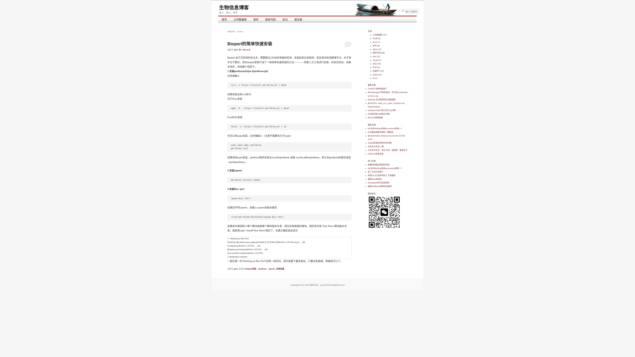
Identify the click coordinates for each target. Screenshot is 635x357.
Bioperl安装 (250, 269)
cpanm (271, 269)
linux (375, 42)
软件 (256, 19)
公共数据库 (240, 19)
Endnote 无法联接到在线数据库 (382, 100)
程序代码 (270, 19)
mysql (375, 60)
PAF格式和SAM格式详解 (379, 114)
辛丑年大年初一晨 (376, 146)
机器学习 (377, 71)
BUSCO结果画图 (375, 118)
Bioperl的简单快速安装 (249, 43)
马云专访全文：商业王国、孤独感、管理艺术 (387, 150)
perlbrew (262, 269)
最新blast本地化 (375, 179)
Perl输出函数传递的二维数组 (380, 132)
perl (235, 269)
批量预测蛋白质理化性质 (379, 165)
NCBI (375, 38)
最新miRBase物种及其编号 (380, 186)
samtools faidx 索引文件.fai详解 (382, 110)
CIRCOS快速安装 (375, 154)
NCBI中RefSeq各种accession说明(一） (385, 128)
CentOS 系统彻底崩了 (377, 89)
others (375, 49)
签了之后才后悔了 (376, 172)
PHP (375, 67)
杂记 (285, 19)
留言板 (298, 19)
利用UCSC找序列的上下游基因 (381, 175)
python (376, 75)
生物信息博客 (234, 7)
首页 (224, 19)
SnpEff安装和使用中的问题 (380, 143)
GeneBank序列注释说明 (378, 183)
